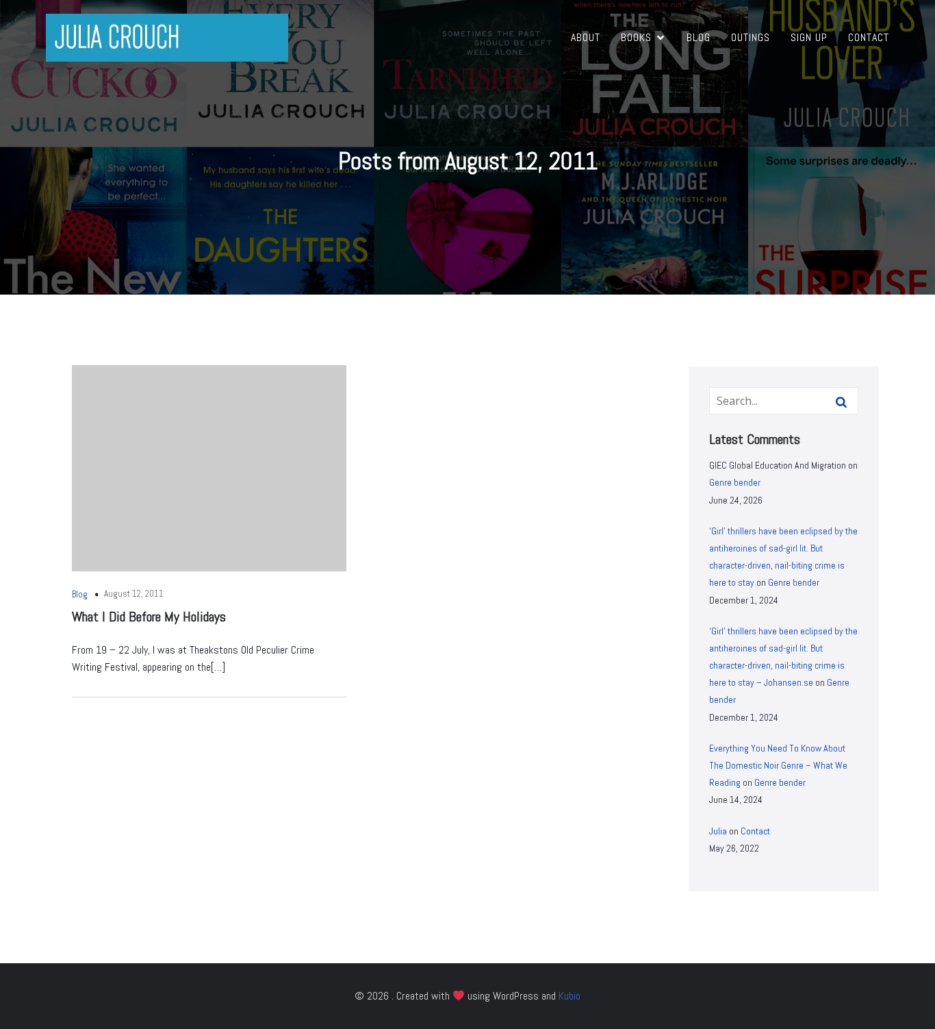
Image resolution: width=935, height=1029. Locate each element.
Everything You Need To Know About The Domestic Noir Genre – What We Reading (778, 765)
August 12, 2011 (134, 593)
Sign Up (809, 37)
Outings (750, 37)
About (585, 37)
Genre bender (734, 482)
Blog (698, 37)
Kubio (569, 996)
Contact (868, 37)
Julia (718, 831)
